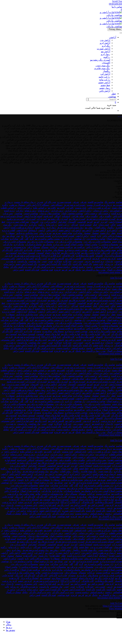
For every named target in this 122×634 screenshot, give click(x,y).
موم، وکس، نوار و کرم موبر (102, 250)
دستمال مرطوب (17, 205)
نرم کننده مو (98, 261)
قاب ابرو (28, 250)
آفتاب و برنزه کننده (76, 477)
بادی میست (80, 207)
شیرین (40, 202)
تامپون (93, 236)
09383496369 (115, 4)
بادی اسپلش (80, 451)
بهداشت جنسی (31, 213)
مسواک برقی (33, 247)
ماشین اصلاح (91, 244)
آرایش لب (105, 74)
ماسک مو (47, 244)
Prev (119, 614)
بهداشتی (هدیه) (115, 460)
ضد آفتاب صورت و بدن (17, 222)
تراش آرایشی (82, 236)
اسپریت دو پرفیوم (15, 219)
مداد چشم (117, 241)
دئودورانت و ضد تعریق (74, 205)
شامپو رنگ (109, 202)
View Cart (107, 606)
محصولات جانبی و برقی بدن (97, 241)
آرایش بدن (105, 40)
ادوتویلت (66, 216)
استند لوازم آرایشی (33, 216)
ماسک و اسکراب (33, 244)
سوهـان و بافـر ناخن (112, 236)
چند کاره (67, 261)
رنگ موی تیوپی (103, 65)
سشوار (95, 233)
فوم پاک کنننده (32, 269)
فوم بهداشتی (46, 269)
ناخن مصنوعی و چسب (26, 505)
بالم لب (70, 207)
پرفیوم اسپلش (78, 267)
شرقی (83, 202)
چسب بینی (78, 261)
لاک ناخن (18, 250)
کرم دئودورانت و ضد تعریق (27, 255)
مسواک (45, 247)
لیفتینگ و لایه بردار (113, 255)
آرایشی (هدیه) (115, 477)
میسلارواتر (58, 250)
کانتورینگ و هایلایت (85, 255)
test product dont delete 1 (110, 272)
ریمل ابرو (105, 54)
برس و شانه (44, 210)
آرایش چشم (104, 82)
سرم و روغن (45, 233)
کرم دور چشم (25, 502)
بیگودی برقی (105, 216)
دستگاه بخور (56, 205)
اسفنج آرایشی (115, 222)
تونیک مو (11, 236)
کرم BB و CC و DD (51, 255)
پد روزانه (109, 264)
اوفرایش (62, 222)
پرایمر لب (117, 267)
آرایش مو (105, 51)
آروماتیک (32, 230)
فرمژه (57, 269)
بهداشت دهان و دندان (49, 213)
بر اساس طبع (40, 207)
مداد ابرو (14, 238)
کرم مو (96, 258)
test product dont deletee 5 (109, 597)
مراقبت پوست (65, 247)
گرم (32, 238)
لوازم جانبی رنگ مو (90, 253)
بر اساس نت (116, 210)
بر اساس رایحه (24, 207)
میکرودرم (47, 250)
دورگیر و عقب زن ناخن (98, 207)
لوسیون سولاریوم (26, 253)
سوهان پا (10, 233)
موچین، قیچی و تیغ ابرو (76, 250)
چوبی (50, 261)
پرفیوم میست (63, 267)
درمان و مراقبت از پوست (99, 205)
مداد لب (5, 238)
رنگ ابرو (106, 45)
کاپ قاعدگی (68, 255)
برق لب (19, 210)
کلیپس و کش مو (73, 258)
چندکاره (58, 261)
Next (119, 616)
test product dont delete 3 (110, 435)
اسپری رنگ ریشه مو (100, 60)
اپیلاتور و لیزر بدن (48, 222)
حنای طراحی (77, 216)
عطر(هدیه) (54, 477)
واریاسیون (22, 261)
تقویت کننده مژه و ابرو (63, 236)
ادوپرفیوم (48, 216)
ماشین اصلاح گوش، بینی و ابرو (68, 244)
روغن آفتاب (100, 227)
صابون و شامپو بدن (95, 238)
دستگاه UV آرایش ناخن (37, 205)
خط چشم (105, 85)
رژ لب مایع (104, 79)
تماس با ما (117, 6)
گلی (26, 238)
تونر (18, 236)
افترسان (34, 222)
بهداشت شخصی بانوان (72, 213)
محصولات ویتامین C (108, 244)
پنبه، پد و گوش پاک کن (44, 267)
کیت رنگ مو (41, 258)
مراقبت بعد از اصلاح (112, 247)
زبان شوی (105, 233)
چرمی (88, 261)
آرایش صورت (103, 48)
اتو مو (96, 222)
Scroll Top (117, 1)
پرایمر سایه (8, 264)
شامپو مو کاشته (95, 202)
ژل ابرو (68, 238)
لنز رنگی (105, 253)
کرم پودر (87, 258)
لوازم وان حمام (52, 253)
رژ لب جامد (104, 76)
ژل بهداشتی (79, 238)
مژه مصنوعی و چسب (15, 247)
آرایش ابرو (105, 43)
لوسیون (40, 253)
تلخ (26, 236)
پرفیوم (89, 267)
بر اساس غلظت (8, 207)
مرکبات (53, 247)
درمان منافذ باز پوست (25, 202)
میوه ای (37, 250)
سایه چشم (67, 233)
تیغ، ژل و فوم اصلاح (43, 482)
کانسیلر (99, 255)
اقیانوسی (81, 222)
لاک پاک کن (7, 250)
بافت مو (61, 207)
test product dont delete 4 (110, 519)
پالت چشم (98, 264)
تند (22, 236)
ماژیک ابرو (19, 244)
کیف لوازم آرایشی (25, 258)
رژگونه (106, 57)
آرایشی (112, 37)
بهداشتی (112, 96)
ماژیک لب (7, 244)
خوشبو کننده (85, 224)
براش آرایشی (85, 210)
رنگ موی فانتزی (102, 68)
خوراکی (74, 224)
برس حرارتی (71, 210)
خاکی (113, 224)
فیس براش (18, 269)
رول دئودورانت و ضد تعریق (70, 227)
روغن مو (89, 227)
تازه (99, 236)
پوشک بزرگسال (114, 269)
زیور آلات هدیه (30, 477)
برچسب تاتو (104, 213)
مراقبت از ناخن (93, 247)
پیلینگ (78, 269)
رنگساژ (106, 71)
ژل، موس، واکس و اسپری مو (49, 238)
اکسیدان (106, 62)
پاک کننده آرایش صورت (49, 264)
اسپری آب (42, 219)
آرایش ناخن (104, 91)
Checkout (117, 606)
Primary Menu (115, 29)
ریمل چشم (104, 88)
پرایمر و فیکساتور (102, 267)
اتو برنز (103, 222)
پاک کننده (87, 264)
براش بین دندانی (100, 210)
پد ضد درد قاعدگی (29, 508)
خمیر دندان (103, 224)
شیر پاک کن (50, 202)
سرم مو (57, 233)
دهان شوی (117, 207)
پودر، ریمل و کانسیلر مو (93, 269)
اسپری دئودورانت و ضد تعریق (100, 219)
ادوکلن (57, 216)
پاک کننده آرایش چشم (26, 264)
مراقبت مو (79, 247)
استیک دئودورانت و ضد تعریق (99, 463)
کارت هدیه (14, 499)
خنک (95, 224)
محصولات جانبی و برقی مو (40, 241)
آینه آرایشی (21, 230)
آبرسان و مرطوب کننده (22, 227)
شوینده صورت (64, 202)
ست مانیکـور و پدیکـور (27, 233)
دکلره (5, 205)
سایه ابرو (77, 233)
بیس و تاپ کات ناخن (96, 460)
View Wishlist (115, 608)
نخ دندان (109, 261)
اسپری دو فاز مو (77, 219)
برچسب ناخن (90, 213)
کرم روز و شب (108, 258)
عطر (113, 93)
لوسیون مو (11, 253)
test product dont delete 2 (110, 353)
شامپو (119, 202)
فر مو (71, 269)
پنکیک (6, 267)
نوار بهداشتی (34, 261)
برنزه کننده (9, 210)
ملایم (119, 250)
